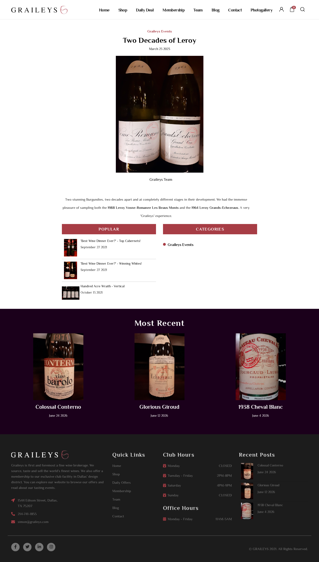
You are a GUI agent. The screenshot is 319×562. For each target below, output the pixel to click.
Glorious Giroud (159, 407)
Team (198, 10)
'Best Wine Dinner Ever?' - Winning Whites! (111, 263)
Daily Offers (121, 482)
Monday (174, 466)
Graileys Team (160, 180)
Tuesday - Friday (180, 475)
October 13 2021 (92, 292)
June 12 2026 (266, 492)
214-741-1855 (27, 514)
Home (104, 10)
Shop (122, 10)
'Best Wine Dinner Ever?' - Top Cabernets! (110, 241)
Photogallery (261, 10)
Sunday (173, 495)
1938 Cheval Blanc (260, 407)
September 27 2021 (94, 247)
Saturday (174, 485)
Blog (216, 10)
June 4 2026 (266, 512)
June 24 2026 (267, 472)
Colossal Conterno (58, 407)
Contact (235, 10)
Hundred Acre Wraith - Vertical (102, 286)
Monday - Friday (180, 519)
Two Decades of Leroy (159, 40)
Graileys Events (159, 31)
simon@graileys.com (33, 522)
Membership (173, 10)
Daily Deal (145, 10)
